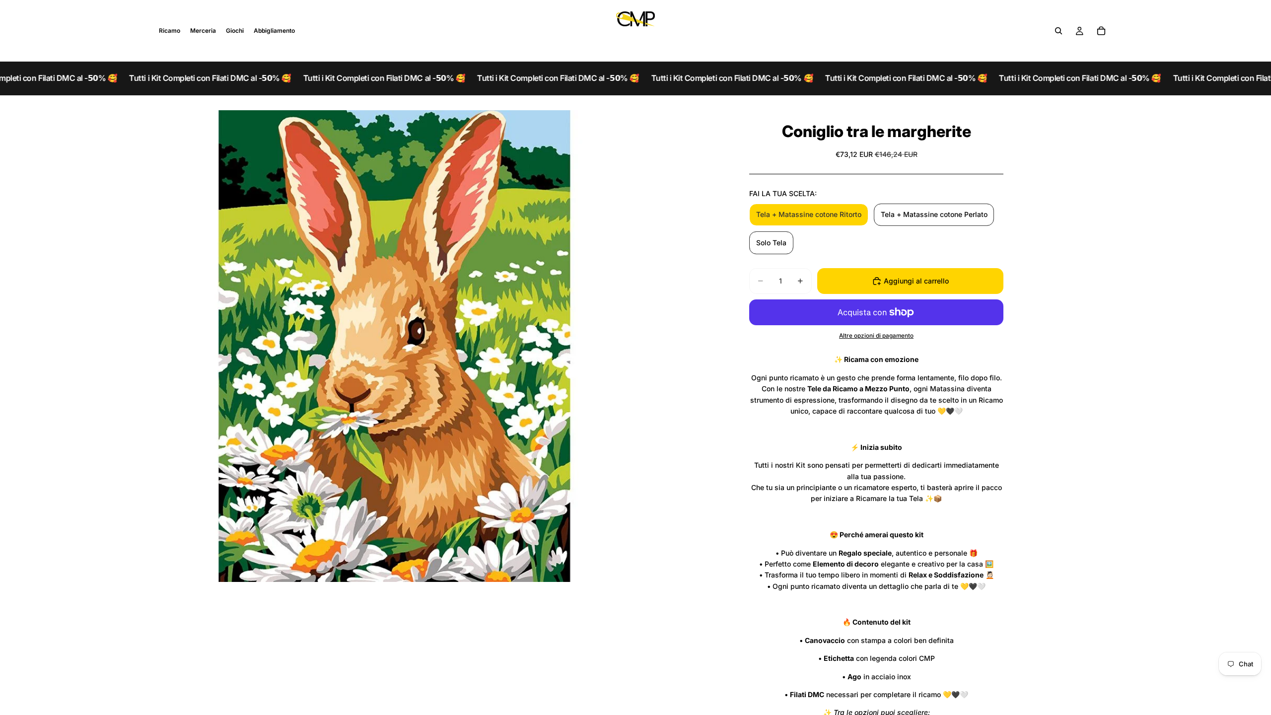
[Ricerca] (1058, 31)
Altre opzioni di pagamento (876, 335)
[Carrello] (1101, 31)
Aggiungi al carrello (916, 281)
